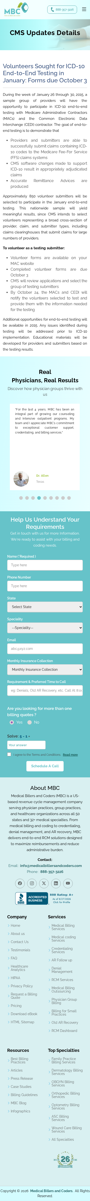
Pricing (16, 1005)
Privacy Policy (22, 986)
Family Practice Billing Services (64, 1060)
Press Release (22, 1078)
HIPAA (15, 978)
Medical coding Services (64, 938)
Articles (17, 1070)
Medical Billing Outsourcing (63, 989)
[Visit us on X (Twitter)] (44, 883)
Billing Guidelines (24, 1095)
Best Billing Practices (19, 1060)
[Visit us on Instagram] (32, 883)
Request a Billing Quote (24, 996)
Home (15, 925)
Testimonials (20, 950)
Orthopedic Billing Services (66, 1095)
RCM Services (62, 980)
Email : (45, 866)
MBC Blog (18, 1103)
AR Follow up (62, 960)
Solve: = (18, 736)
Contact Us (20, 942)
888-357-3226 (65, 9)
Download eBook (24, 1014)
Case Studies (21, 1086)
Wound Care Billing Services (67, 1129)
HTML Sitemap (22, 1022)
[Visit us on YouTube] (68, 883)
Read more (70, 754)
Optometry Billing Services (65, 1106)
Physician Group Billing (64, 1001)
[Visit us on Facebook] (20, 883)
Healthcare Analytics (19, 968)
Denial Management (62, 970)
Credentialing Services (62, 950)
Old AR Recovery (65, 1022)
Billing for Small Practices (64, 1012)
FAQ (14, 958)
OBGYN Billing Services (63, 1083)
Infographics (20, 1111)
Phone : (45, 872)
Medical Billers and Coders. (51, 1191)
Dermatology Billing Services (67, 1072)
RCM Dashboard (64, 1030)
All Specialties (63, 1139)
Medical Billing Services (63, 927)
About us (18, 933)
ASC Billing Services (60, 1118)
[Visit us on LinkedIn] (56, 883)
